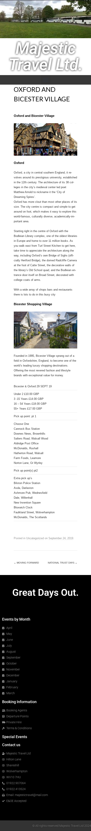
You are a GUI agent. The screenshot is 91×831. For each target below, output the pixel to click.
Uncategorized (35, 538)
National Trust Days (62, 562)
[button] (45, 80)
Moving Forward (26, 562)
